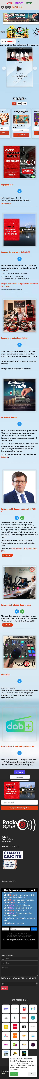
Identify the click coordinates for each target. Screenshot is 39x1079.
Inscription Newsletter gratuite (19, 808)
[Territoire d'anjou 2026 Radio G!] (6, 1009)
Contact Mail (12, 881)
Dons (10, 3)
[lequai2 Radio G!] (6, 1027)
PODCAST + (5, 674)
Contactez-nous (6, 203)
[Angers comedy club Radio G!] (24, 1054)
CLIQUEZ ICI (4, 457)
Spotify (14, 82)
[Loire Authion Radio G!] (6, 1054)
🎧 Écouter (15, 133)
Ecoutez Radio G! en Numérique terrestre (17, 746)
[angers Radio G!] (24, 1009)
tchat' (30, 3)
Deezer (19, 82)
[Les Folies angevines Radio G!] (33, 1045)
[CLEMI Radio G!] (24, 1045)
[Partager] (19, 191)
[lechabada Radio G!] (15, 1027)
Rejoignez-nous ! (7, 184)
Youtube (24, 82)
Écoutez (8, 555)
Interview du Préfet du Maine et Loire (16, 604)
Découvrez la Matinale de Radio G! (14, 338)
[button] (35, 68)
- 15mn (19, 103)
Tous (14, 103)
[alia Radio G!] (24, 1036)
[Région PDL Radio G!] (33, 1009)
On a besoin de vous (9, 417)
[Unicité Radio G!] (15, 1036)
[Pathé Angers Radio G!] (15, 1054)
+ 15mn (24, 103)
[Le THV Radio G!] (24, 1027)
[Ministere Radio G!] (6, 1018)
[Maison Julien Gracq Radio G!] (33, 1027)
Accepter (14, 1074)
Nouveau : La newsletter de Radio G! (15, 252)
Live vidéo (20, 3)
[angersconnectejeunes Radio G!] (6, 1036)
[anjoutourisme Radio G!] (15, 1045)
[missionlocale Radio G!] (33, 1036)
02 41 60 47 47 (17, 7)
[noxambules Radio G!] (6, 1045)
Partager (19, 772)
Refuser (32, 1074)
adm (4, 1073)
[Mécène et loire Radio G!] (15, 1009)
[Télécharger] (22, 518)
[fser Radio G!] (15, 1018)
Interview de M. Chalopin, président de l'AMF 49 (18, 510)
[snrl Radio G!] (24, 1018)
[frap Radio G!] (33, 1018)
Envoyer (4, 988)
